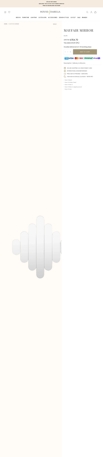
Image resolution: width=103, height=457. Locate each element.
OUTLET (73, 17)
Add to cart (85, 52)
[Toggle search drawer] (87, 12)
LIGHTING (34, 17)
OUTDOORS (42, 17)
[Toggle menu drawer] (5, 12)
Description (68, 63)
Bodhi (65, 36)
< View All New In (68, 84)
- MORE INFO (84, 74)
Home (5, 24)
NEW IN (18, 17)
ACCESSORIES (52, 17)
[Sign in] (91, 12)
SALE (78, 17)
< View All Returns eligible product (73, 87)
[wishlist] (9, 12)
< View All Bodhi (68, 80)
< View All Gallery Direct (70, 82)
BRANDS (84, 17)
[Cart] (95, 12)
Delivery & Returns (79, 63)
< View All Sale (67, 89)
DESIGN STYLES (64, 17)
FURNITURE (25, 17)
